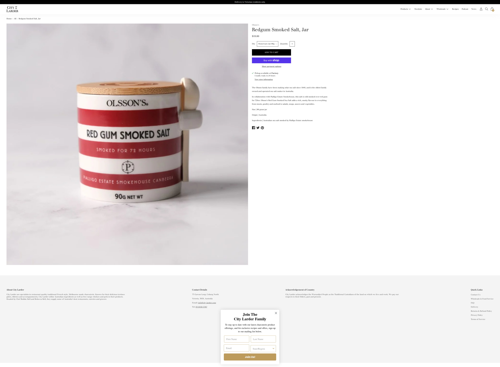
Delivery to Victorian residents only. (250, 2)
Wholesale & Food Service (482, 299)
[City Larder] (12, 9)
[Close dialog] (276, 313)
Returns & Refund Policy (481, 311)
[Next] (244, 146)
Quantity (284, 44)
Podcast (465, 9)
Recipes (455, 9)
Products (404, 9)
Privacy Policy (477, 315)
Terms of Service (478, 319)
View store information (264, 79)
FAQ (472, 303)
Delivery (474, 307)
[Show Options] (273, 348)
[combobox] (262, 348)
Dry (253, 44)
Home (9, 19)
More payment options (271, 66)
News (473, 9)
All (15, 19)
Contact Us (475, 295)
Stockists (418, 9)
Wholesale (441, 9)
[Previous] (9, 146)
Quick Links (477, 290)
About (427, 9)
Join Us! (250, 357)
